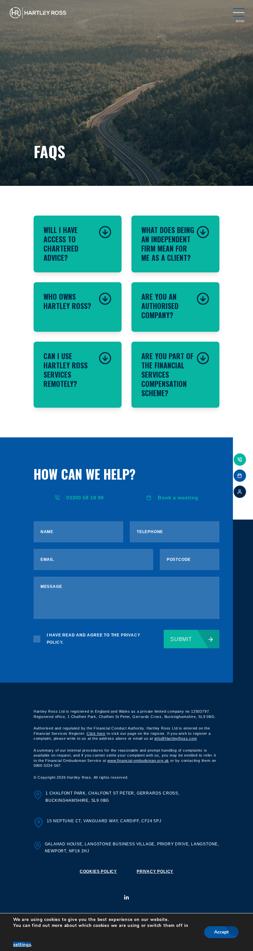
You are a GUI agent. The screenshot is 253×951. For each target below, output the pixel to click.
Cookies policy (98, 871)
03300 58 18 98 (85, 497)
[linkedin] (126, 897)
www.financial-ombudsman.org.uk (138, 761)
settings (22, 945)
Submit (181, 639)
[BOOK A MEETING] (240, 475)
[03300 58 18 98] (240, 459)
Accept (221, 932)
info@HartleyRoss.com (176, 738)
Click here (96, 733)
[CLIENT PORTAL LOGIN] (240, 492)
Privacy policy (155, 871)
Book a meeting (178, 497)
